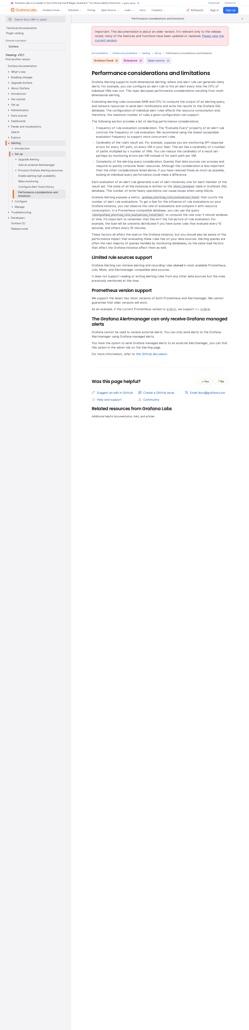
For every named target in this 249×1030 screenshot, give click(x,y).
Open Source (108, 10)
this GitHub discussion (151, 354)
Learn (128, 10)
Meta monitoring (28, 181)
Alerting (146, 53)
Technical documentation (21, 28)
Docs (142, 10)
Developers (18, 217)
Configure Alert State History (36, 186)
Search (15, 132)
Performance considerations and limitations (38, 194)
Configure (21, 201)
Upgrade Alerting (28, 159)
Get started (18, 99)
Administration (20, 110)
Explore (15, 137)
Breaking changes (21, 77)
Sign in (214, 10)
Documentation (100, 53)
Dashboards (18, 121)
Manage (19, 206)
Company (156, 10)
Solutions (73, 10)
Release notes (19, 228)
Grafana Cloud (51, 10)
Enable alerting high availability (37, 175)
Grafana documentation (124, 53)
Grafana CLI (18, 223)
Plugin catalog (15, 33)
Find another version (17, 59)
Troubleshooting (21, 212)
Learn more (128, 3)
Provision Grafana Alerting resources (40, 170)
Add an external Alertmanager (36, 164)
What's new (18, 71)
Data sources (19, 115)
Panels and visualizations (26, 126)
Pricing (91, 10)
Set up (158, 53)
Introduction (18, 93)
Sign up (231, 10)
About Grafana (20, 88)
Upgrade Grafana (21, 82)
